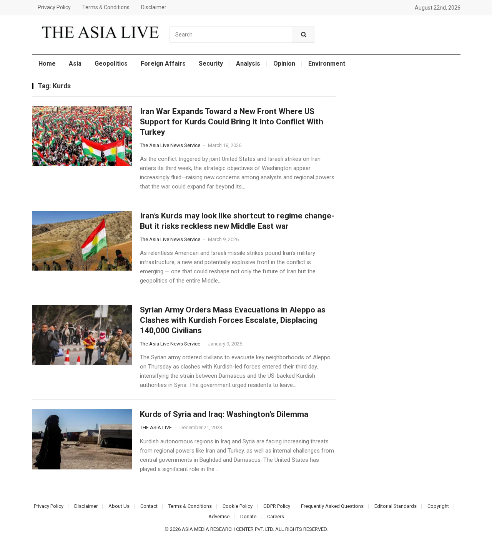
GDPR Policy (276, 506)
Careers (275, 516)
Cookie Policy (238, 506)
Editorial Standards (395, 506)
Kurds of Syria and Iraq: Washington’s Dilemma (224, 414)
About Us (119, 506)
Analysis (248, 63)
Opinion (284, 63)
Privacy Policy (54, 7)
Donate (248, 516)
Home (47, 63)
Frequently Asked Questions (332, 506)
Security (211, 63)
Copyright (438, 506)
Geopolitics (111, 63)
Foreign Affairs (163, 63)
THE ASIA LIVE (156, 427)
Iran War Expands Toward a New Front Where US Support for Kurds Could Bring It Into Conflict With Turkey (231, 122)
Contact (149, 506)
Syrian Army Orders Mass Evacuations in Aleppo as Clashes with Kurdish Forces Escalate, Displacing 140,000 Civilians (233, 320)
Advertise (218, 516)
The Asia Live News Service (170, 145)
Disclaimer (153, 7)
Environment (326, 63)
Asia (75, 63)
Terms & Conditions (106, 7)
